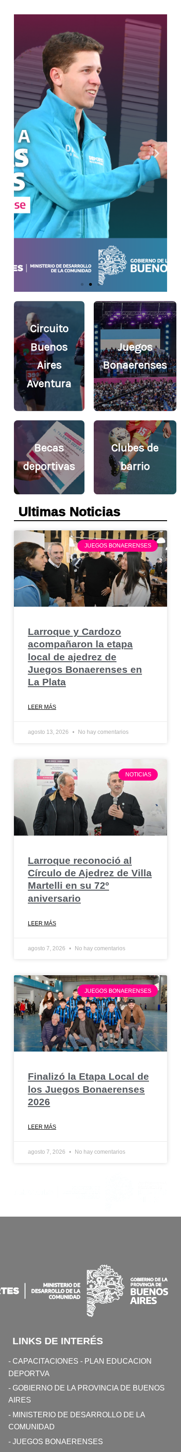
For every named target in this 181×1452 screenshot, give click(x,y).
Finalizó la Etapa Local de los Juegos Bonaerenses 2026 (88, 1089)
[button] (24, 153)
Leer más (42, 707)
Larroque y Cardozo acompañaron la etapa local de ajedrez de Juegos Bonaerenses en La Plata (85, 656)
